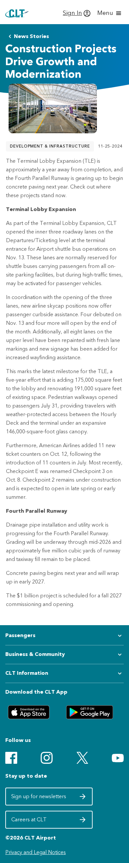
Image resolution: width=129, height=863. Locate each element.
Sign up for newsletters (39, 798)
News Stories (31, 36)
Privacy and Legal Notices (35, 852)
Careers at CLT (39, 821)
